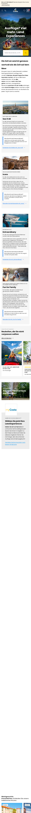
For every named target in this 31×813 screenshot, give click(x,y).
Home (3, 383)
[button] (24, 10)
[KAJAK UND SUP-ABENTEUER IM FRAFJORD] (12, 358)
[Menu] (2, 10)
